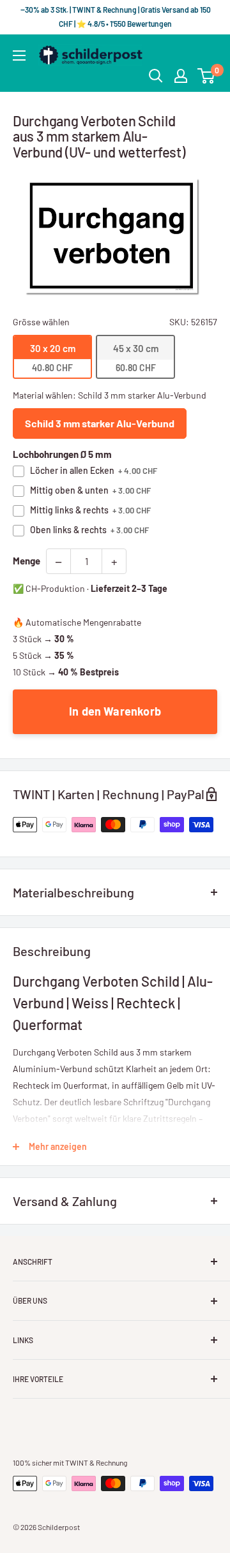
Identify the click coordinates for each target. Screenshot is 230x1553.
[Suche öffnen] (156, 76)
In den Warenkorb (115, 711)
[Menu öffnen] (19, 55)
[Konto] (180, 76)
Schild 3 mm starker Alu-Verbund (99, 423)
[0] (207, 76)
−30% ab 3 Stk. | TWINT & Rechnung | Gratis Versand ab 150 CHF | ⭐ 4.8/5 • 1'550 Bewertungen (115, 16)
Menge (26, 560)
